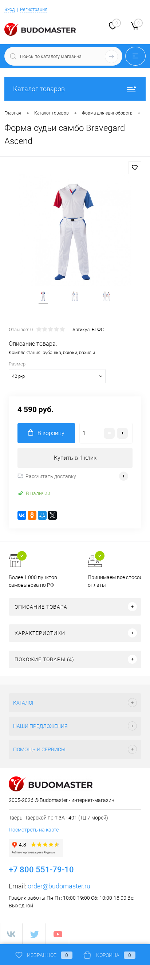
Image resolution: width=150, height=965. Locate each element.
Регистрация (33, 9)
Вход (9, 9)
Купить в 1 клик (75, 457)
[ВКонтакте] (21, 515)
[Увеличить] (75, 230)
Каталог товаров (39, 89)
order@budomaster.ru (59, 886)
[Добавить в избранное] (134, 167)
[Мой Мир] (42, 515)
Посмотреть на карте (34, 830)
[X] (52, 515)
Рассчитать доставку (50, 476)
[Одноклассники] (32, 515)
